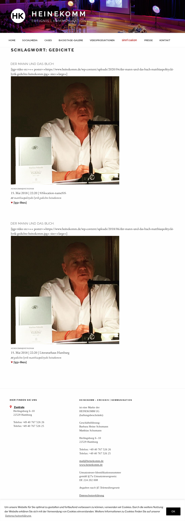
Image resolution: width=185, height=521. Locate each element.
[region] (92, 510)
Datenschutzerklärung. (18, 515)
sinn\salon (129, 40)
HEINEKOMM (59, 14)
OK (173, 511)
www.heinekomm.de (91, 464)
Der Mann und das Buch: (32, 64)
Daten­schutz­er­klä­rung (91, 495)
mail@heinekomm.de (91, 460)
